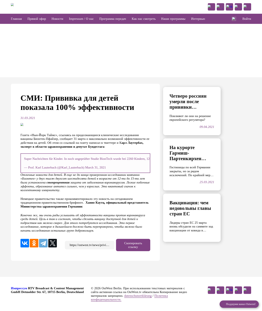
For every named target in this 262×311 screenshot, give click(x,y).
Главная (16, 18)
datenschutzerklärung (138, 295)
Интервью (198, 18)
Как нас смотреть (144, 18)
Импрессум (19, 288)
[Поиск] (234, 18)
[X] (52, 243)
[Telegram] (43, 243)
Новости (57, 18)
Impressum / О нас (81, 18)
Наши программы (173, 18)
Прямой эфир (36, 18)
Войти (246, 18)
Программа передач (112, 18)
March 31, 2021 (95, 167)
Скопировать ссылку (133, 245)
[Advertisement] (131, 51)
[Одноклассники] (34, 243)
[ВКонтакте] (24, 243)
